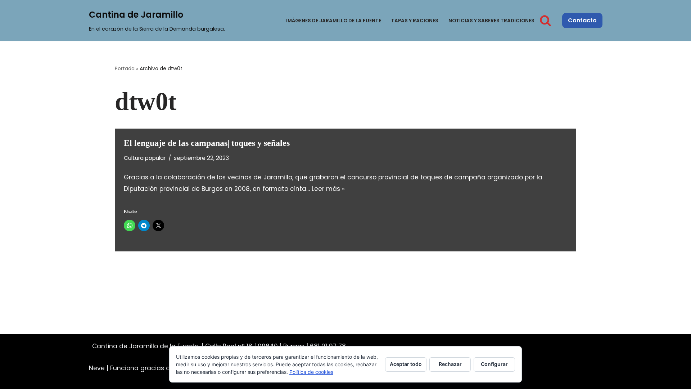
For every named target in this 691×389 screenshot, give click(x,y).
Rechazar (450, 364)
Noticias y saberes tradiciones (491, 20)
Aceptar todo (406, 364)
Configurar (494, 364)
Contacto (582, 20)
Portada (125, 68)
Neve (97, 368)
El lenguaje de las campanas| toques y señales (207, 143)
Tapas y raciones (414, 20)
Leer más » (328, 188)
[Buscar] (545, 20)
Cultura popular (145, 158)
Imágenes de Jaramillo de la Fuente (333, 20)
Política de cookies (311, 372)
